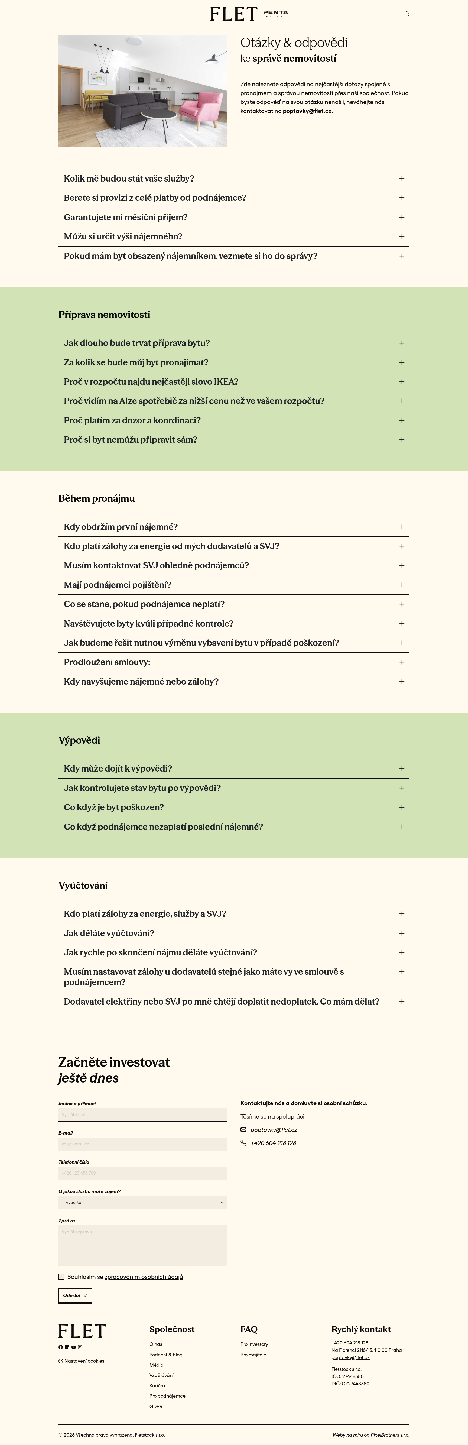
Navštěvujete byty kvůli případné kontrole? (148, 623)
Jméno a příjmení (77, 1103)
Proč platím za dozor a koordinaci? (132, 420)
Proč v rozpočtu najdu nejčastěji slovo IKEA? (151, 381)
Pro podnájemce (168, 1396)
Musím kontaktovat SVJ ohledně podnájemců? (156, 565)
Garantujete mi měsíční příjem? (125, 217)
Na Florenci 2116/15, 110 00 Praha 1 (368, 1350)
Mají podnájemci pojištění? (117, 584)
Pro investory (254, 1344)
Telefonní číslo (73, 1162)
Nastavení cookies (84, 1361)
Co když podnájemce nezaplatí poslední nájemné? (163, 826)
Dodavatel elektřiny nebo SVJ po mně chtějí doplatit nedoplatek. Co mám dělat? (221, 1001)
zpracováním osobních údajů (144, 1276)
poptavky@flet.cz (274, 1129)
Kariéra (157, 1385)
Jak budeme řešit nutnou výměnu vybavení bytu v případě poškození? (201, 642)
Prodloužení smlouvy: (107, 662)
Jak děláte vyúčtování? (109, 933)
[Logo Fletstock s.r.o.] (234, 14)
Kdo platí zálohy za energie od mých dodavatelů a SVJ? (171, 546)
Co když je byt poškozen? (114, 807)
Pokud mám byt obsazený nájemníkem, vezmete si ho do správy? (190, 256)
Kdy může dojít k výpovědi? (118, 768)
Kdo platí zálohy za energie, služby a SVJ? (145, 913)
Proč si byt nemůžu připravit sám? (130, 439)
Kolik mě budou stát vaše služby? (129, 178)
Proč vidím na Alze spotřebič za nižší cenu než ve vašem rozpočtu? (194, 401)
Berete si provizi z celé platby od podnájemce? (155, 197)
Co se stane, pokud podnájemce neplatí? (144, 604)
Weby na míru (348, 1435)
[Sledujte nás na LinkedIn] (67, 1347)
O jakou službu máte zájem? (89, 1191)
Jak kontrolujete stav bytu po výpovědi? (142, 788)
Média (157, 1365)
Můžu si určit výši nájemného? (123, 236)
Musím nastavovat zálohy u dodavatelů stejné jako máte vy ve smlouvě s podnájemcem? (204, 976)
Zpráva (66, 1220)
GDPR (156, 1406)
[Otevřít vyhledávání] (407, 14)
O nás (156, 1344)
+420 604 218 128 (273, 1142)
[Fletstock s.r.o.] (97, 1331)
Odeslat (72, 1295)
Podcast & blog (166, 1354)
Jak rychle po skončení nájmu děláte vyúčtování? (160, 952)
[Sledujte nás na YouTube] (73, 1347)
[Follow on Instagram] (80, 1347)
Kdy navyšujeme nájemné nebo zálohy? (141, 681)
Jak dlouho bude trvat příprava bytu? (137, 343)
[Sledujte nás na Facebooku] (60, 1347)
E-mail (65, 1133)
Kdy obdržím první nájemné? (121, 526)
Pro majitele (253, 1354)
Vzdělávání (162, 1375)
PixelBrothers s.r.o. (390, 1435)
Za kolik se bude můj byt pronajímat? (136, 362)
